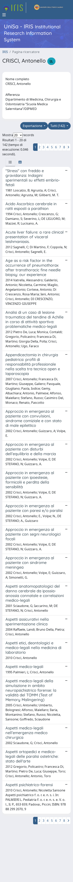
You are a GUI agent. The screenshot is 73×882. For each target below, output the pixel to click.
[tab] (10, 162)
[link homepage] (14, 7)
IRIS (5, 52)
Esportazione (33, 126)
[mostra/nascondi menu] (4, 15)
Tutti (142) (58, 126)
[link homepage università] (49, 7)
